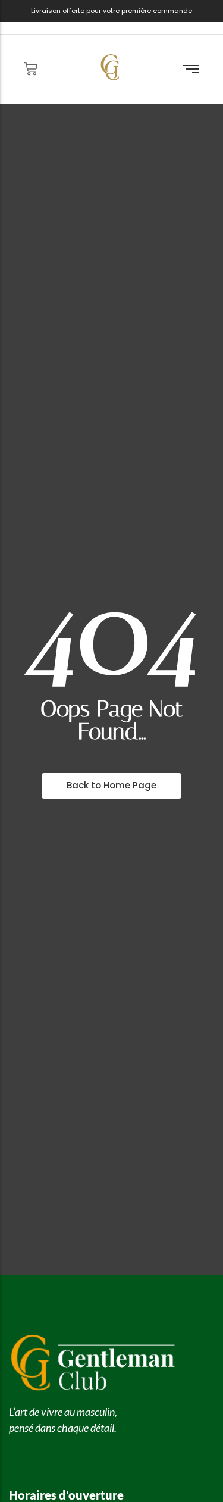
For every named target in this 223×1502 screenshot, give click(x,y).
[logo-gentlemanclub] (110, 67)
